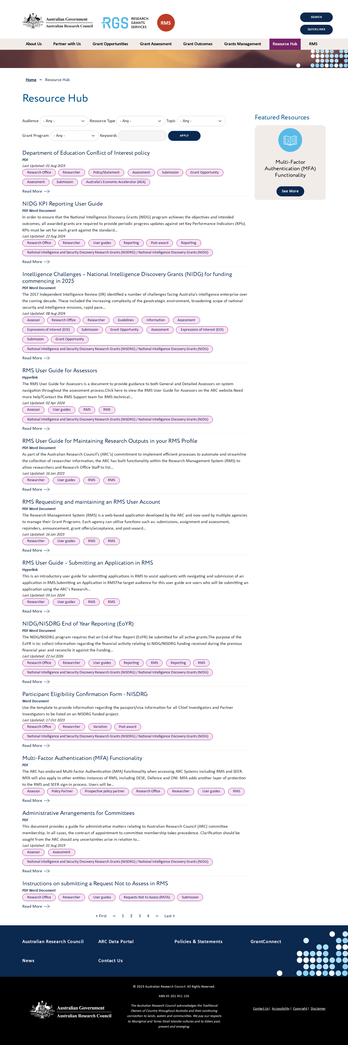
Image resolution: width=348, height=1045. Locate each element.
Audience (30, 121)
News (28, 961)
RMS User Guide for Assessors (59, 370)
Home (31, 80)
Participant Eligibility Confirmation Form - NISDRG (85, 694)
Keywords (108, 136)
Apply (184, 135)
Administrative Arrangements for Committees (78, 813)
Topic (171, 121)
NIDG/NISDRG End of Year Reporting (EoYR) (77, 623)
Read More (32, 191)
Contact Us (110, 961)
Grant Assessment (156, 44)
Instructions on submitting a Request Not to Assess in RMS (95, 883)
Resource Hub (285, 44)
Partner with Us (67, 44)
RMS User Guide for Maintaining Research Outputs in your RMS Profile (109, 441)
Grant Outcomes (197, 44)
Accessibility (281, 1008)
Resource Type (102, 121)
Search (316, 17)
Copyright (300, 1008)
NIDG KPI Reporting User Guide (62, 204)
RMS (313, 44)
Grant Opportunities (110, 44)
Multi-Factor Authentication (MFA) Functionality (82, 758)
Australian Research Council (53, 941)
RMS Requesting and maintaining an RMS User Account (91, 502)
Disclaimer (318, 1008)
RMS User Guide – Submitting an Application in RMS (87, 563)
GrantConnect (266, 941)
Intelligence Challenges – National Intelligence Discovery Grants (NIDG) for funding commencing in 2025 (127, 278)
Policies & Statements (198, 941)
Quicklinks (316, 29)
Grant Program (35, 136)
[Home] (61, 19)
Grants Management (242, 44)
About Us (34, 44)
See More (290, 191)
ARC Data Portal (116, 941)
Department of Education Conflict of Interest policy (86, 153)
